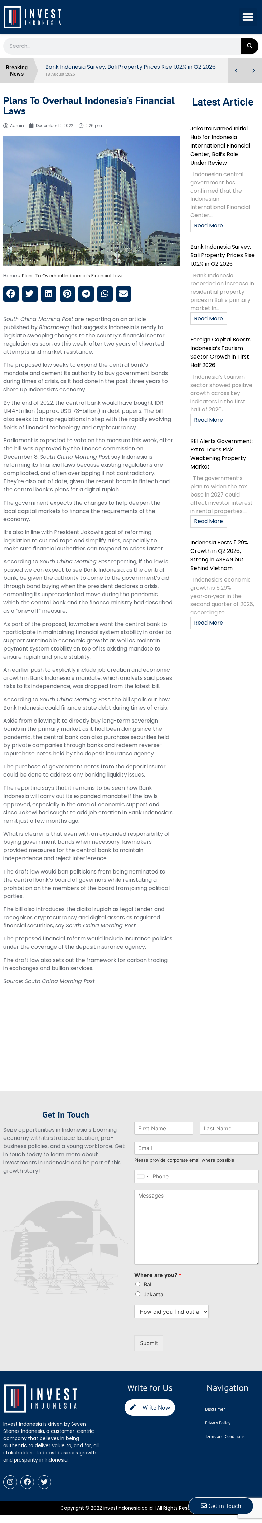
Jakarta (153, 1294)
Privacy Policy (217, 1423)
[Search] (249, 46)
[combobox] (142, 1176)
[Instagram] (10, 1482)
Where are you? (157, 1275)
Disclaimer (215, 1409)
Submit (149, 1343)
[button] (248, 17)
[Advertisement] (92, 1043)
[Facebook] (27, 1482)
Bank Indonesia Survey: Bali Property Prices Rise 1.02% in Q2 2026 (222, 255)
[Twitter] (44, 1482)
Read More (208, 225)
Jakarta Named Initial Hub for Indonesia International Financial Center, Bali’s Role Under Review (220, 146)
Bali (148, 1284)
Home (10, 276)
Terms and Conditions (224, 1436)
